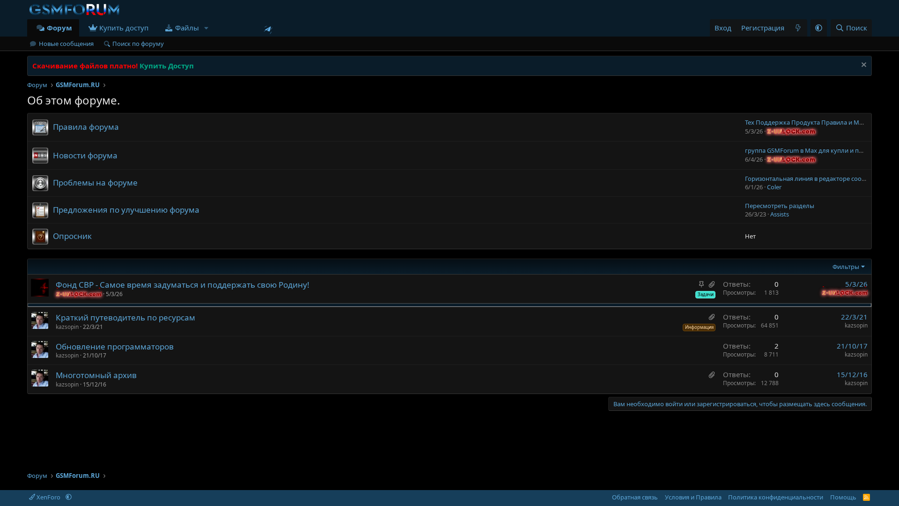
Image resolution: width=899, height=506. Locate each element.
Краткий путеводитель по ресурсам (125, 317)
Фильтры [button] (846, 266)
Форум (59, 27)
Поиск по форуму (138, 43)
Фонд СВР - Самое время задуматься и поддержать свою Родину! (182, 284)
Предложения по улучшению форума (126, 209)
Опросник (72, 236)
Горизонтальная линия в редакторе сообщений (815, 178)
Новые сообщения (66, 43)
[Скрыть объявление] (863, 66)
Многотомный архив (96, 375)
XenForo (48, 497)
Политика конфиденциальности (775, 497)
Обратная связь (635, 497)
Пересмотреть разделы (779, 205)
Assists (779, 214)
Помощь (843, 497)
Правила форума (86, 126)
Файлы (187, 27)
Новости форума (85, 155)
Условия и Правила (693, 497)
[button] (206, 28)
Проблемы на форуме (95, 182)
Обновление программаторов (115, 346)
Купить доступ (123, 27)
